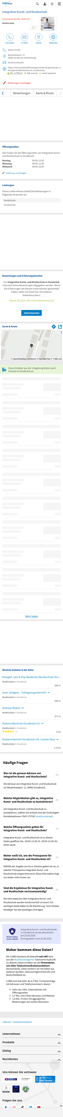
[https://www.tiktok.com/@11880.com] (22, 1107)
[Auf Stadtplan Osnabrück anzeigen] (60, 326)
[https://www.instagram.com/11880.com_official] (14, 1107)
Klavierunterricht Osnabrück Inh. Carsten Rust (28, 739)
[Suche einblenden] (37, 3)
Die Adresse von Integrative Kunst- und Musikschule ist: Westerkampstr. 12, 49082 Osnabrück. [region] (30, 785)
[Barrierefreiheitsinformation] (52, 3)
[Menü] (59, 3)
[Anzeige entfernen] (61, 1106)
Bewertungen (21, 93)
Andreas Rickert (11, 708)
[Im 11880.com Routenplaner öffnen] (54, 326)
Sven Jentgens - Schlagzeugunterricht (24, 692)
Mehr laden (31, 616)
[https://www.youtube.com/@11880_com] (38, 1107)
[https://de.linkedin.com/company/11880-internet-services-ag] (30, 1107)
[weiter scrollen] (60, 93)
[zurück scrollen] (2, 93)
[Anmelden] (44, 3)
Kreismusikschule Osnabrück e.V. (21, 723)
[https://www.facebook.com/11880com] (5, 1107)
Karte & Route (45, 93)
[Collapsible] (57, 774)
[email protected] (44, 816)
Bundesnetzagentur (24, 959)
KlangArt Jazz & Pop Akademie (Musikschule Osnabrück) (31, 677)
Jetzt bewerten (31, 312)
